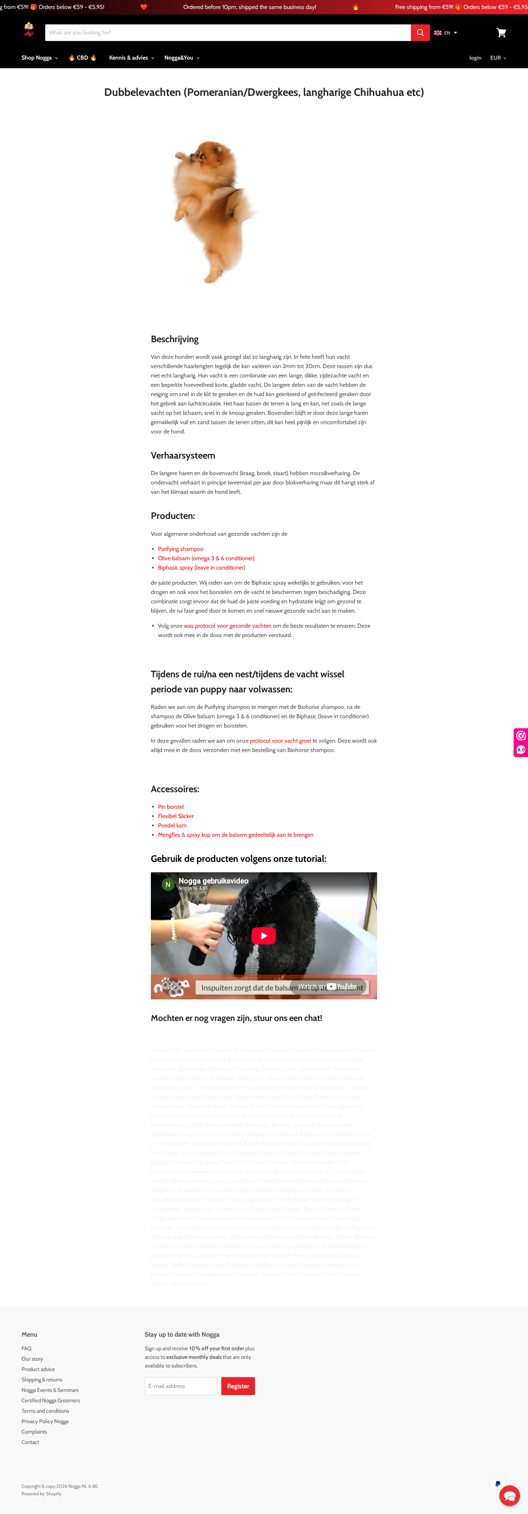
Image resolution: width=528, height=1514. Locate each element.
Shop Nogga (37, 57)
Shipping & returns (42, 1379)
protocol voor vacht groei (280, 740)
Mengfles (169, 834)
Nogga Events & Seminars (50, 1390)
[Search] (420, 32)
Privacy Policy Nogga (45, 1421)
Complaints (34, 1432)
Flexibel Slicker (176, 816)
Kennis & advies (129, 57)
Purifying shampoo (181, 548)
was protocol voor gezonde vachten (228, 625)
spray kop (198, 834)
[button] (446, 32)
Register (238, 1386)
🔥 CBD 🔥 (82, 57)
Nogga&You (180, 57)
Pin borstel (171, 806)
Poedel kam (172, 825)
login (475, 58)
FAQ (27, 1348)
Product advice (38, 1369)
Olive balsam (174, 558)
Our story (32, 1359)
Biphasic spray (175, 567)
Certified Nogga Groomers (51, 1400)
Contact (30, 1442)
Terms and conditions (45, 1411)
